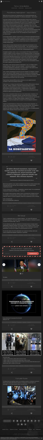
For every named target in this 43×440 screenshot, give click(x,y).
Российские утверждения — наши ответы (21, 12)
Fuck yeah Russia (21, 378)
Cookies (30, 429)
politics (11, 153)
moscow (21, 406)
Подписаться (33, 253)
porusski (20, 203)
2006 (16, 433)
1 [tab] (20, 273)
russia (29, 203)
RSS (34, 429)
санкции (31, 153)
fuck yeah (13, 406)
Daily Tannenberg (25, 433)
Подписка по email (14, 429)
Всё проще (21, 216)
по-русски (26, 153)
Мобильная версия (23, 429)
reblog (24, 322)
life (17, 406)
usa (30, 235)
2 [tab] (22, 273)
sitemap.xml (38, 429)
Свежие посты (5, 429)
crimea (10, 203)
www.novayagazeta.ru (24, 162)
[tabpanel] (21, 265)
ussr (33, 235)
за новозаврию (18, 153)
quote (25, 203)
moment (10, 235)
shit (33, 203)
